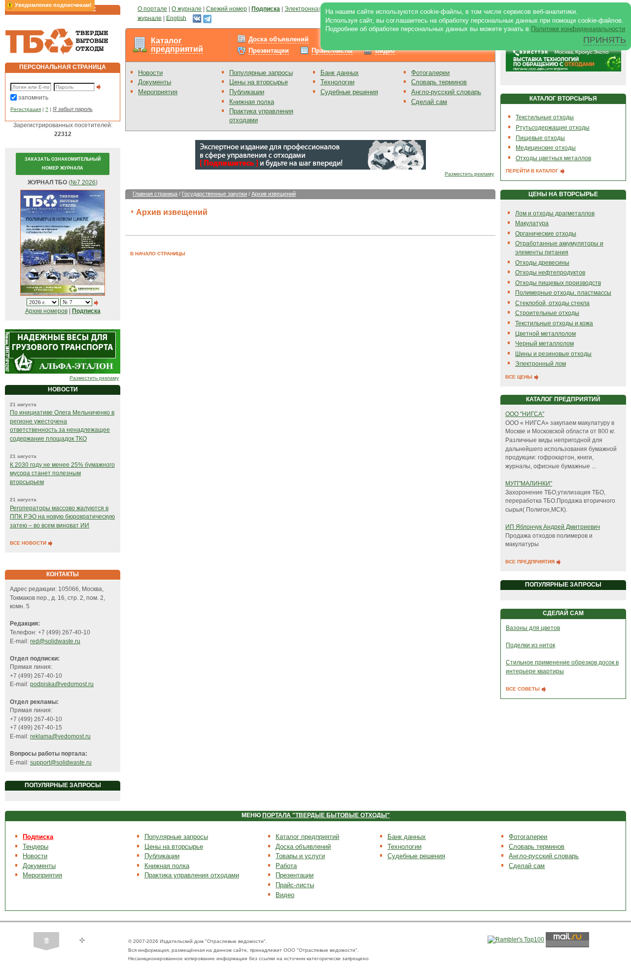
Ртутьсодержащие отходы (553, 127)
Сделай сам (429, 101)
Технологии (337, 82)
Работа (286, 865)
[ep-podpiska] (310, 154)
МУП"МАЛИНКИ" (528, 483)
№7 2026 (83, 182)
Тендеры (35, 846)
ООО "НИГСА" (524, 414)
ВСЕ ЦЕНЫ (519, 377)
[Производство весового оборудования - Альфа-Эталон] (62, 351)
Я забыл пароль (73, 109)
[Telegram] (207, 17)
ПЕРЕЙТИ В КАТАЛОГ (533, 171)
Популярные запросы (261, 72)
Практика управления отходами (191, 875)
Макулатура (532, 223)
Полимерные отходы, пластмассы (563, 292)
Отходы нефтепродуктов (550, 272)
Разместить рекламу (94, 378)
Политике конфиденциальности (578, 29)
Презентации (268, 50)
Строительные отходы (547, 313)
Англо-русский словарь (446, 92)
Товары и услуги (300, 856)
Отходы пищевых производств (558, 282)
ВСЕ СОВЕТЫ (523, 689)
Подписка (38, 836)
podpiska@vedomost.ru (62, 684)
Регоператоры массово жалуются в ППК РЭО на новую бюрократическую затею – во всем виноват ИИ (62, 517)
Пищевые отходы (540, 138)
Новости (150, 72)
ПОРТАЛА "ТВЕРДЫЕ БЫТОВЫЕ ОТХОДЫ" (326, 815)
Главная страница (155, 194)
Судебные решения (349, 92)
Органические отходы (545, 233)
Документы (154, 82)
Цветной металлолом (545, 333)
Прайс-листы (332, 50)
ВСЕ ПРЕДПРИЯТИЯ (530, 561)
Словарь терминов (439, 82)
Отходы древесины (542, 262)
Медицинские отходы (546, 147)
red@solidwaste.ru (55, 641)
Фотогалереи (430, 72)
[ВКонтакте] (197, 17)
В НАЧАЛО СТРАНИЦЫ (157, 253)
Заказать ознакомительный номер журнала (63, 164)
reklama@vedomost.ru (60, 736)
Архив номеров (46, 311)
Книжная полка (251, 101)
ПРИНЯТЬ (604, 40)
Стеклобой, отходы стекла (552, 303)
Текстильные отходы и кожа (554, 323)
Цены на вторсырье (258, 82)
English (176, 17)
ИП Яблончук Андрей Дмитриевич (552, 526)
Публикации (246, 92)
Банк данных (339, 72)
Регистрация (25, 109)
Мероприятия (157, 92)
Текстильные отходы (545, 117)
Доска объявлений (278, 39)
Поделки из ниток (530, 645)
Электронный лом (540, 363)
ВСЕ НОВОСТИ (29, 543)
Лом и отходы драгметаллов (555, 213)
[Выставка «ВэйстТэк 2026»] (563, 56)
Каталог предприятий (177, 45)
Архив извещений (273, 194)
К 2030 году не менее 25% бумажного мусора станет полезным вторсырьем (62, 473)
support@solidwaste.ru (61, 762)
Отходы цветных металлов (553, 158)
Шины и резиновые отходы (553, 353)
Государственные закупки (214, 194)
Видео (385, 50)
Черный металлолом (544, 343)
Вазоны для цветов (533, 628)
